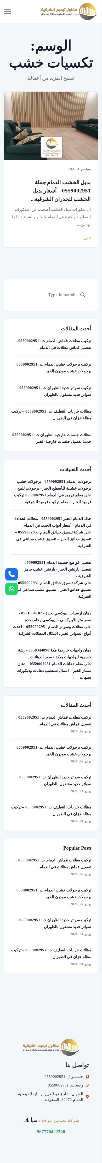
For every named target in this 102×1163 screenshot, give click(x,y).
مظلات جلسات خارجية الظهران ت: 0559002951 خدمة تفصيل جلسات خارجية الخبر (51, 438)
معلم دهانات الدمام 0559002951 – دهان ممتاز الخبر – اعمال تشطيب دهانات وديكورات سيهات (53, 670)
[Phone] (11, 574)
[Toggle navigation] (12, 11)
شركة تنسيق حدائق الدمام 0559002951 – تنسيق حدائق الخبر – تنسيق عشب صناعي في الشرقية (53, 539)
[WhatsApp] (11, 589)
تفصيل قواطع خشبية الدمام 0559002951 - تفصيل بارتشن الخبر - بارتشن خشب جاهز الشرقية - (56, 569)
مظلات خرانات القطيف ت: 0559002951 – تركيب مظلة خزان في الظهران (51, 414)
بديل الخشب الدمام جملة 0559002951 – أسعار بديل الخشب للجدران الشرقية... (61, 190)
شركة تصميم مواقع (60, 1120)
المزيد (86, 238)
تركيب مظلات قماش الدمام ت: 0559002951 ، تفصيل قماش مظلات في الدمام (53, 344)
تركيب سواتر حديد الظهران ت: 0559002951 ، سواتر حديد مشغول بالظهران (54, 391)
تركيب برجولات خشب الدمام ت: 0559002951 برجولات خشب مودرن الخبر (53, 367)
